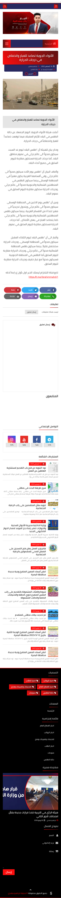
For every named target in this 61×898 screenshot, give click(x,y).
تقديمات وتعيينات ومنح (21, 687)
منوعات (32, 693)
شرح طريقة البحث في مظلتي (31, 488)
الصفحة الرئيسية (48, 69)
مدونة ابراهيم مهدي (17, 893)
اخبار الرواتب (48, 680)
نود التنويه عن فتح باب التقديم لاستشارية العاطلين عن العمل (26, 469)
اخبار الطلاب (31, 680)
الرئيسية (48, 44)
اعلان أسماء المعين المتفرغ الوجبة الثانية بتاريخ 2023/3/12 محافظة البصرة (26, 633)
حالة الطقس (34, 69)
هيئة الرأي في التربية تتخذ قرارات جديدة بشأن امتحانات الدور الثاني (33, 814)
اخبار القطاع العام (46, 687)
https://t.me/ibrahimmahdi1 (43, 277)
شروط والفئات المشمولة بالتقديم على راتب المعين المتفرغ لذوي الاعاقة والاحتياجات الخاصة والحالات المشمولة (25, 595)
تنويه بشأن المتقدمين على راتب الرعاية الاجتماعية (27, 506)
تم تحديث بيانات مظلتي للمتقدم (30, 615)
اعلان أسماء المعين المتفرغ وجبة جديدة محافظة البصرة (27, 573)
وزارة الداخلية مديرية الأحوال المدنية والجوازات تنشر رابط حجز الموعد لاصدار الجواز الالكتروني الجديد (24, 528)
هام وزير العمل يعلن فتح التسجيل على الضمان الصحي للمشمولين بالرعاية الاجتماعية (27, 551)
